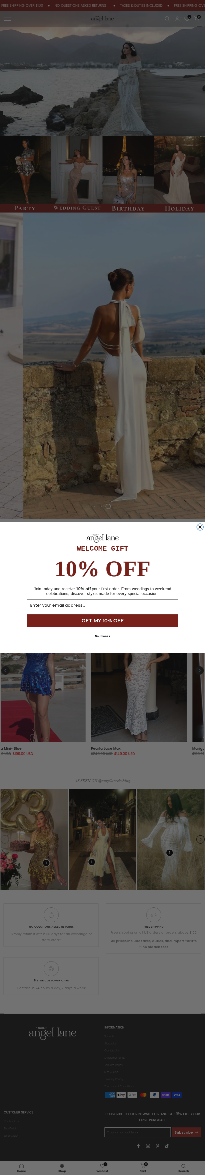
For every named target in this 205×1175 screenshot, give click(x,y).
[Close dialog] (200, 527)
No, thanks (102, 636)
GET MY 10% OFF (103, 621)
